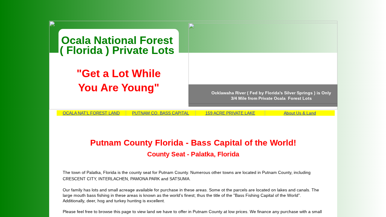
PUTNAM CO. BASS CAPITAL (160, 113)
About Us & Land (300, 113)
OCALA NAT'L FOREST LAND (91, 113)
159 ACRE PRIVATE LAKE (230, 113)
